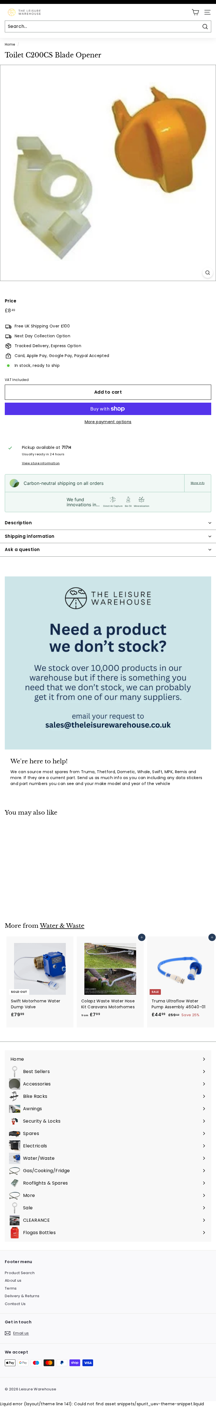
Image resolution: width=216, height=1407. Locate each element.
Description (18, 523)
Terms (11, 1288)
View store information (41, 463)
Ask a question (22, 549)
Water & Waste (62, 925)
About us (13, 1280)
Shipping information (30, 536)
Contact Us (15, 1303)
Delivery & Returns (22, 1296)
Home (10, 44)
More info (197, 483)
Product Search (20, 1273)
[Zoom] (207, 272)
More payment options (108, 422)
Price (11, 301)
